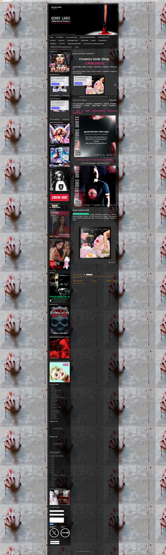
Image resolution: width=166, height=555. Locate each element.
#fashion (94, 276)
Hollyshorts (53, 387)
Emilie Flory (61, 40)
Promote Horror (53, 393)
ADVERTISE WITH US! (103, 37)
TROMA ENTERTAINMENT (56, 390)
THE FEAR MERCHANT (55, 411)
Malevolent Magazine (55, 410)
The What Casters (54, 400)
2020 (52, 469)
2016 (52, 462)
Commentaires (54, 543)
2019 (52, 467)
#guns (103, 276)
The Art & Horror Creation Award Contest (94, 43)
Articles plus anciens (111, 281)
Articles (52, 541)
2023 (52, 481)
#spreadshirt (75, 277)
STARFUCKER (84, 40)
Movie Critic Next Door (55, 413)
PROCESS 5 (53, 43)
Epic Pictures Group (54, 418)
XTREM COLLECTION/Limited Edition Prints (61, 47)
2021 (52, 470)
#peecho (109, 276)
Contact (77, 47)
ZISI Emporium (53, 391)
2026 (52, 486)
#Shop (113, 276)
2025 (52, 484)
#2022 (77, 276)
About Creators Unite (71, 37)
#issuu (106, 276)
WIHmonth (53, 406)
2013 (52, 457)
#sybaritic (79, 277)
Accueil (94, 281)
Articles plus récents (78, 281)
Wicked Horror (53, 398)
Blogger (88, 551)
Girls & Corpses (54, 417)
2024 (52, 482)
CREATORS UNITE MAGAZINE (87, 37)
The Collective (59, 37)
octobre (53, 479)
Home (51, 37)
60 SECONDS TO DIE (73, 40)
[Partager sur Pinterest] (91, 274)
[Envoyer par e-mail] (86, 274)
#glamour (100, 276)
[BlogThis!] (88, 274)
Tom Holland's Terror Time (55, 407)
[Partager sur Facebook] (90, 274)
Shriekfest (52, 385)
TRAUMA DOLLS (102, 40)
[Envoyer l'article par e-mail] (84, 274)
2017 (52, 464)
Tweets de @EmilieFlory (54, 453)
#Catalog (80, 276)
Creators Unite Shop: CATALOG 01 (83, 53)
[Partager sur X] (89, 274)
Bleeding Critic (53, 414)
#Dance (90, 276)
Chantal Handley (54, 394)
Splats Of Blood (54, 404)
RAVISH (93, 40)
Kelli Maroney (53, 388)
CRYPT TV (53, 408)
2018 (52, 465)
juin (53, 477)
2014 (52, 459)
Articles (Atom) (81, 283)
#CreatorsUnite (85, 276)
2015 (52, 461)
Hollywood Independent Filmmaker (57, 397)
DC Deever (53, 40)
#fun (97, 276)
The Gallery (62, 43)
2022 (52, 472)
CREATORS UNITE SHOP (74, 43)
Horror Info (53, 403)
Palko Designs (53, 401)
